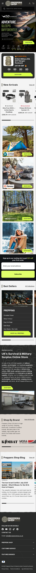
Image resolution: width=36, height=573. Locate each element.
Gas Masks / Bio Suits (10, 329)
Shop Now (28, 42)
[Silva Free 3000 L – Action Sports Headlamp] (9, 96)
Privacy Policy (5, 568)
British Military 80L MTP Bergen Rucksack (22, 61)
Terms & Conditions (15, 568)
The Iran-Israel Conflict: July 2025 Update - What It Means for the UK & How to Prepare (15, 485)
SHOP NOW (7, 387)
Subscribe (18, 274)
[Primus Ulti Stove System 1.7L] (25, 96)
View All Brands (29, 419)
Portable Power (9, 315)
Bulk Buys (7, 325)
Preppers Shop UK (10, 566)
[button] (33, 3)
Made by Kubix (19, 566)
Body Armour (8, 319)
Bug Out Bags (8, 322)
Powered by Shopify (28, 566)
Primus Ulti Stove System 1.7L (25, 109)
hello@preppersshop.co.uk (14, 536)
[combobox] (18, 8)
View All (31, 85)
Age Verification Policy (27, 568)
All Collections (29, 286)
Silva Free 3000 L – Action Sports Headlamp (9, 110)
